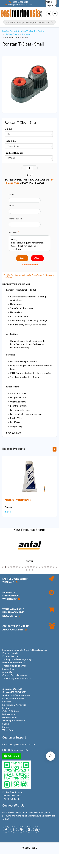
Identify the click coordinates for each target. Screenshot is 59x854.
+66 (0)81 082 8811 (19, 2)
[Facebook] (14, 829)
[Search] (52, 22)
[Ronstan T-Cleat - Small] (29, 84)
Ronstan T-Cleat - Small (23, 44)
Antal (29, 561)
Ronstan (26, 34)
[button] (50, 756)
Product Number (14, 152)
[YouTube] (36, 829)
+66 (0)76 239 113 (11, 799)
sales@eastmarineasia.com (20, 4)
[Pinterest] (21, 829)
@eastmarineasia (19, 750)
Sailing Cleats (12, 34)
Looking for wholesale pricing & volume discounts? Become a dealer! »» (28, 276)
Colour (8, 128)
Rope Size (10, 140)
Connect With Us (13, 805)
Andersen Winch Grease (18, 500)
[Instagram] (29, 829)
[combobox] (29, 22)
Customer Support (14, 737)
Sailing (41, 31)
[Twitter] (6, 829)
